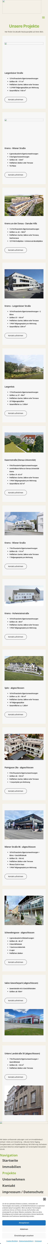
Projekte (9, 1173)
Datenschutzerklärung (26, 1241)
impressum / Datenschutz (22, 1192)
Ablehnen (24, 1229)
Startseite (10, 1160)
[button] (44, 1199)
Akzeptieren (24, 1223)
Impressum (38, 1241)
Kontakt (8, 1185)
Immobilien (11, 1166)
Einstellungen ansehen (24, 1235)
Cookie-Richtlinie (12, 1241)
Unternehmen (13, 1179)
